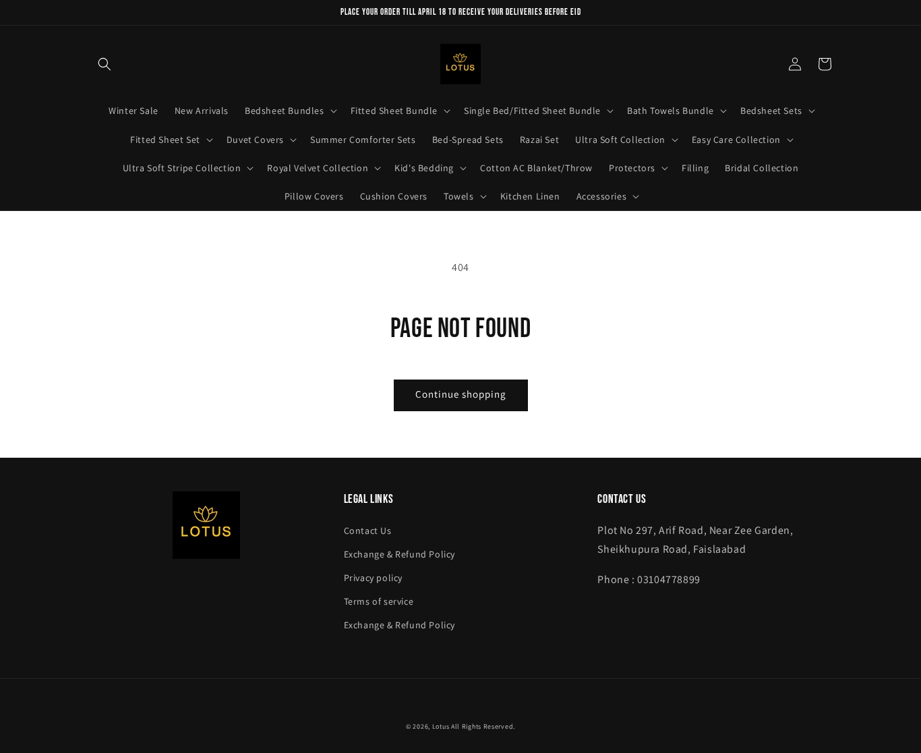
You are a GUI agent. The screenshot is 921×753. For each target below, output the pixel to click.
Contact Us (368, 530)
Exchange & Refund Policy (399, 554)
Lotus (441, 726)
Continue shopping (460, 394)
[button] (104, 64)
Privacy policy (373, 578)
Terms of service (379, 601)
